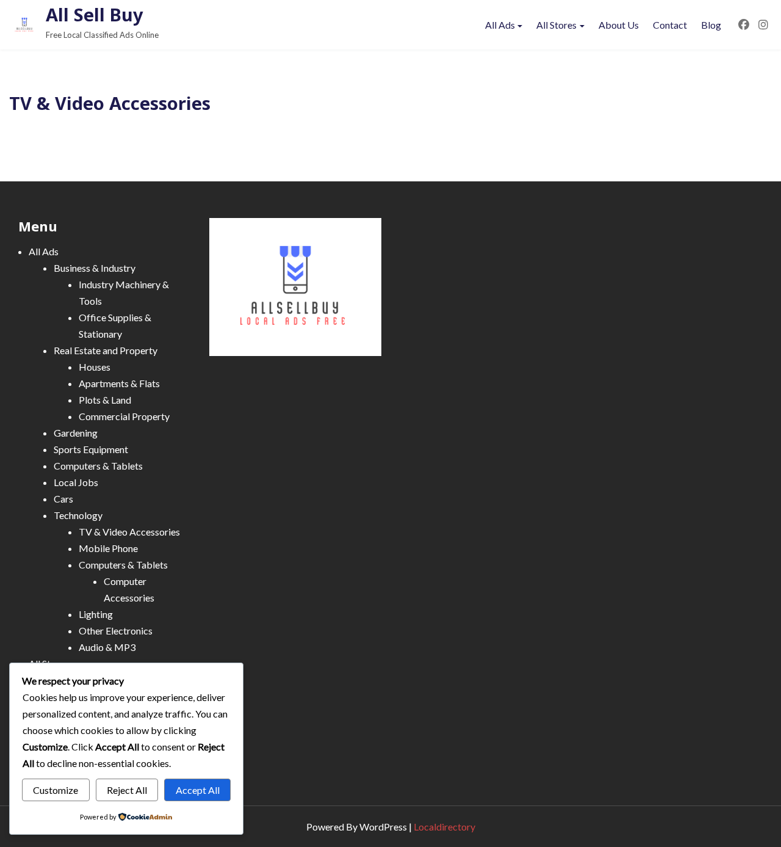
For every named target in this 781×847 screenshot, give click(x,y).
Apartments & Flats (119, 383)
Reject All (127, 790)
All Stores (556, 25)
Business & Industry (94, 268)
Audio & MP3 (107, 647)
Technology (78, 515)
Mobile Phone (108, 548)
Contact (670, 25)
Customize (55, 790)
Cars (63, 498)
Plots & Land (105, 399)
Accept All (198, 790)
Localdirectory (444, 826)
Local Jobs (76, 482)
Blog (711, 25)
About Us (619, 25)
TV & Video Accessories (129, 531)
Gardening (76, 432)
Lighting (96, 614)
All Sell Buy (94, 14)
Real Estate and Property (105, 350)
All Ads (500, 25)
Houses (94, 367)
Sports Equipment (91, 449)
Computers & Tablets (98, 465)
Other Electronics (116, 630)
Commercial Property (124, 416)
